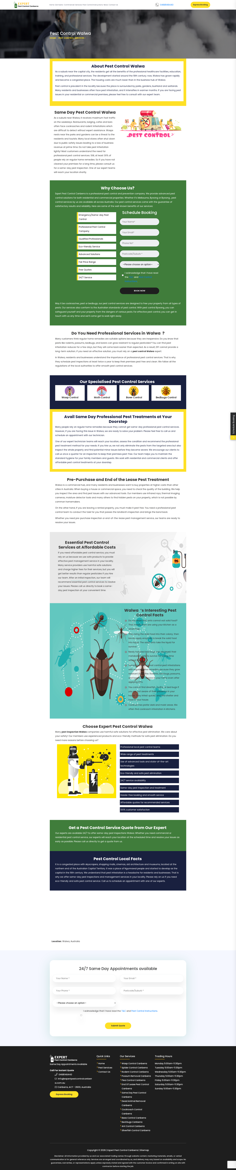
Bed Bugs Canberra (132, 1122)
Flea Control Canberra (133, 1080)
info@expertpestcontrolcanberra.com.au (73, 1080)
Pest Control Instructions (93, 5)
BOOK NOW (139, 290)
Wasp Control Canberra (135, 1063)
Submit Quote (118, 1025)
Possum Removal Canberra (136, 1076)
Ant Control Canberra (133, 1126)
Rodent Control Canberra (135, 1071)
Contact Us (113, 5)
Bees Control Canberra (134, 1117)
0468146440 (166, 4)
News (106, 5)
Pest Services (105, 1067)
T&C (131, 277)
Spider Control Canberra (135, 1067)
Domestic (59, 5)
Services (78, 5)
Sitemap (144, 1150)
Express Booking (200, 4)
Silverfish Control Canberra (136, 1130)
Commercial (69, 5)
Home (51, 5)
